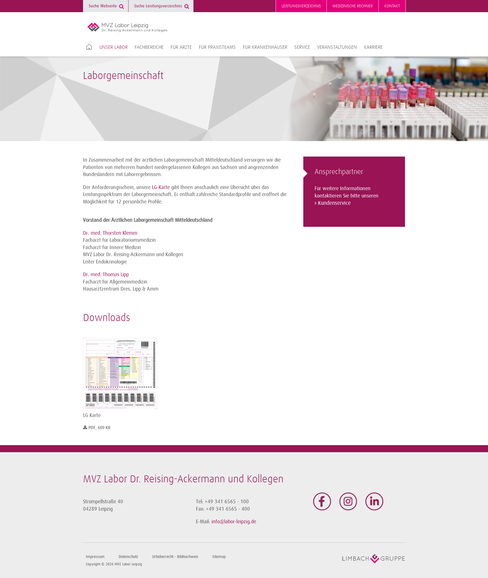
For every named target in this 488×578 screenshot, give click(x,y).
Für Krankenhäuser (265, 47)
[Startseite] (127, 27)
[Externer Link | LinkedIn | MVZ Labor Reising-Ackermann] (374, 501)
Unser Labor (113, 47)
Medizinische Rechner (352, 6)
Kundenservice (334, 203)
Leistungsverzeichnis (301, 6)
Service (302, 47)
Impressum (95, 556)
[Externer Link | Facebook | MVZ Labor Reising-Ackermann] (322, 501)
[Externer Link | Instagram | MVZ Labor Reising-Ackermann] (348, 501)
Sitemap (219, 556)
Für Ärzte (181, 47)
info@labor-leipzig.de (234, 521)
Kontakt (392, 6)
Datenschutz (128, 556)
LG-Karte (161, 187)
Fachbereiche (149, 47)
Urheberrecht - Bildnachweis (175, 556)
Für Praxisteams (217, 47)
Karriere (373, 47)
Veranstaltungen (337, 47)
